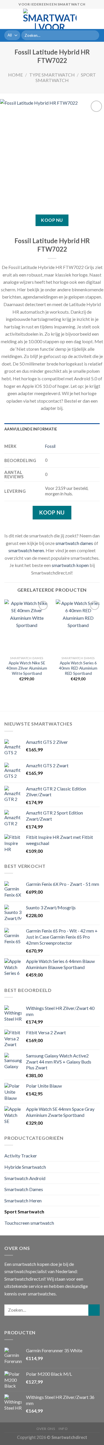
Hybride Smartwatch (25, 1167)
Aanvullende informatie (30, 429)
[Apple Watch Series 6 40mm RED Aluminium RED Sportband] (78, 626)
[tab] (52, 429)
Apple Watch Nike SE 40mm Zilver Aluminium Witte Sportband (26, 668)
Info (63, 1428)
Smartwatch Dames (23, 1189)
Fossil (50, 446)
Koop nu (52, 220)
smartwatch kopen (70, 565)
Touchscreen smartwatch (29, 1223)
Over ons (45, 1428)
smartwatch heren (26, 550)
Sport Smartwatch (66, 77)
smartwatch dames (74, 543)
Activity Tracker (20, 1155)
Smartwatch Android (24, 1178)
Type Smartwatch (52, 74)
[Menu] (7, 19)
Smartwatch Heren (23, 1200)
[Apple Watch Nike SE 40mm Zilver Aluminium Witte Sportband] (26, 626)
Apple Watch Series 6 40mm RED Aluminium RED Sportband (78, 668)
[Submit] (94, 35)
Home (15, 74)
